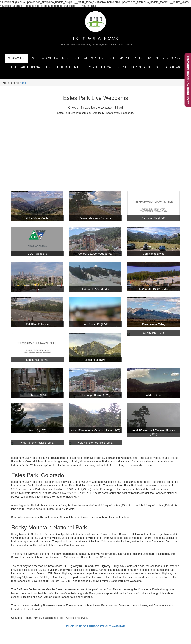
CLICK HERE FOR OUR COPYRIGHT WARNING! (95, 626)
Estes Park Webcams (95, 38)
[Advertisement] (95, 153)
